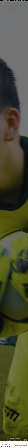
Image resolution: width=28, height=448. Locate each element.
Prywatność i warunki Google (7, 446)
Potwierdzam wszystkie (21, 445)
